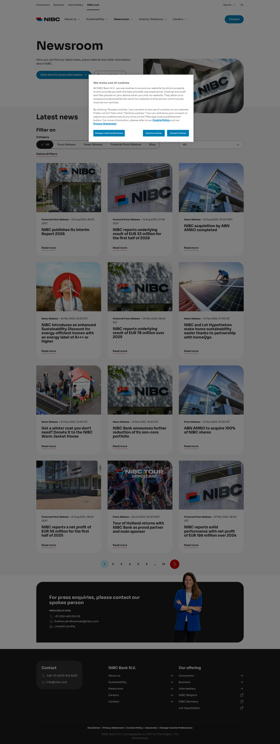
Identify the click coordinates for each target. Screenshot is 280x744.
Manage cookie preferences (109, 133)
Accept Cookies (178, 133)
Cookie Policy (161, 120)
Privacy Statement (105, 123)
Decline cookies (154, 133)
